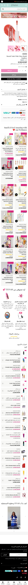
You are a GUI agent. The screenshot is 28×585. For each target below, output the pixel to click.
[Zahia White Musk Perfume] (20, 216)
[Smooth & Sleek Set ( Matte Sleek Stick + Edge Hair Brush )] (23, 376)
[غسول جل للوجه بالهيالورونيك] (23, 391)
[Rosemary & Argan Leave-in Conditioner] (23, 458)
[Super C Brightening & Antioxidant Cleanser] (23, 480)
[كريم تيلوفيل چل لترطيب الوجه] (23, 451)
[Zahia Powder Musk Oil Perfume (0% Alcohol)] (20, 190)
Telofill (18, 403)
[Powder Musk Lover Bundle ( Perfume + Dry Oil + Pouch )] (23, 368)
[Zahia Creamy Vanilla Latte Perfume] (20, 241)
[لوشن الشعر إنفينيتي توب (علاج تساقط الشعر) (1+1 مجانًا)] (23, 398)
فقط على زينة (17, 374)
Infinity (18, 396)
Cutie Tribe (17, 381)
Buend (22, 60)
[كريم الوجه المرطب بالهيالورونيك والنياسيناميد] (23, 443)
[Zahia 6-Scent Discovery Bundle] (20, 164)
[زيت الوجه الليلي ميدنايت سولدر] (23, 353)
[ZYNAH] (14, 15)
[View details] (3, 353)
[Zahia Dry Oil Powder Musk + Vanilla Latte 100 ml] (23, 413)
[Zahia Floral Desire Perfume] (20, 268)
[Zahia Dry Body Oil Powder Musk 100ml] (7, 216)
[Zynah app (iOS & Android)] (8, 5)
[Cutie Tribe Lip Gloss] (23, 383)
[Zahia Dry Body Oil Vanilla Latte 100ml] (7, 241)
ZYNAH (18, 493)
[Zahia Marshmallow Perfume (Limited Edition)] (7, 190)
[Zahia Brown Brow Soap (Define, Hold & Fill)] (7, 164)
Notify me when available (14, 79)
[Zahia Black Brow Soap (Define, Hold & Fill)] (7, 268)
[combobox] (14, 9)
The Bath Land (17, 418)
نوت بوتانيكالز (17, 351)
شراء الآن (14, 75)
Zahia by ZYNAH (22, 146)
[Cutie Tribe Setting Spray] (23, 488)
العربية (13, 568)
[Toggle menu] (26, 5)
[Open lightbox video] (14, 518)
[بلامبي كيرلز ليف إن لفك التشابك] (23, 435)
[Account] (4, 5)
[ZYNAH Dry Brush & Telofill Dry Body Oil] (23, 427)
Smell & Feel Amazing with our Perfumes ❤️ (15, 128)
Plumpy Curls (17, 433)
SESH (19, 358)
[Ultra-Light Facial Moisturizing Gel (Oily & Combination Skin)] (23, 405)
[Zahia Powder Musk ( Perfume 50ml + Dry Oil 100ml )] (7, 139)
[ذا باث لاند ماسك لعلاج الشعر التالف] (23, 420)
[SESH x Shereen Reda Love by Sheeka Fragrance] (23, 465)
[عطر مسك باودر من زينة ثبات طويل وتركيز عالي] (20, 139)
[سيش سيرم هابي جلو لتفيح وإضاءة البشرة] (23, 473)
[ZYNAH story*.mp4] (14, 518)
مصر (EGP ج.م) (21, 567)
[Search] (3, 9)
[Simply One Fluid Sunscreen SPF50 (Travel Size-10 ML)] (23, 360)
